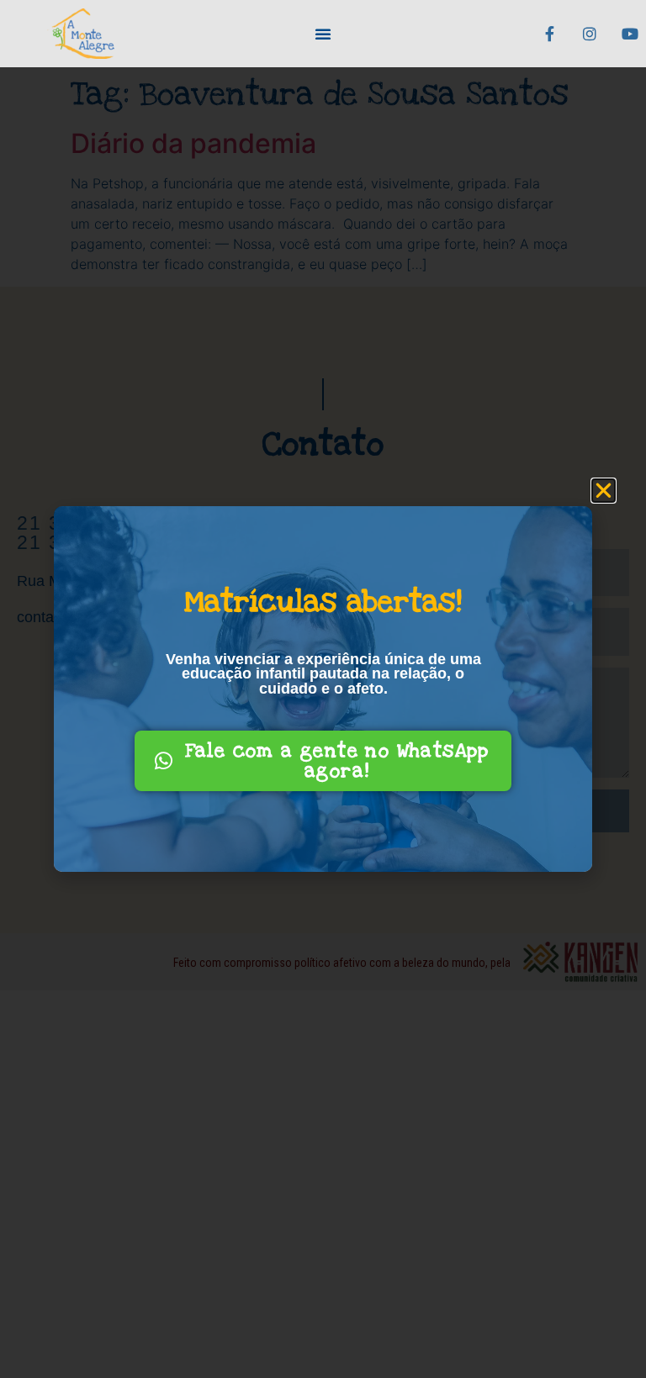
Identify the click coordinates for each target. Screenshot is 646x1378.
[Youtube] (630, 33)
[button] (323, 33)
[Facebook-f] (549, 33)
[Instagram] (589, 33)
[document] (323, 689)
